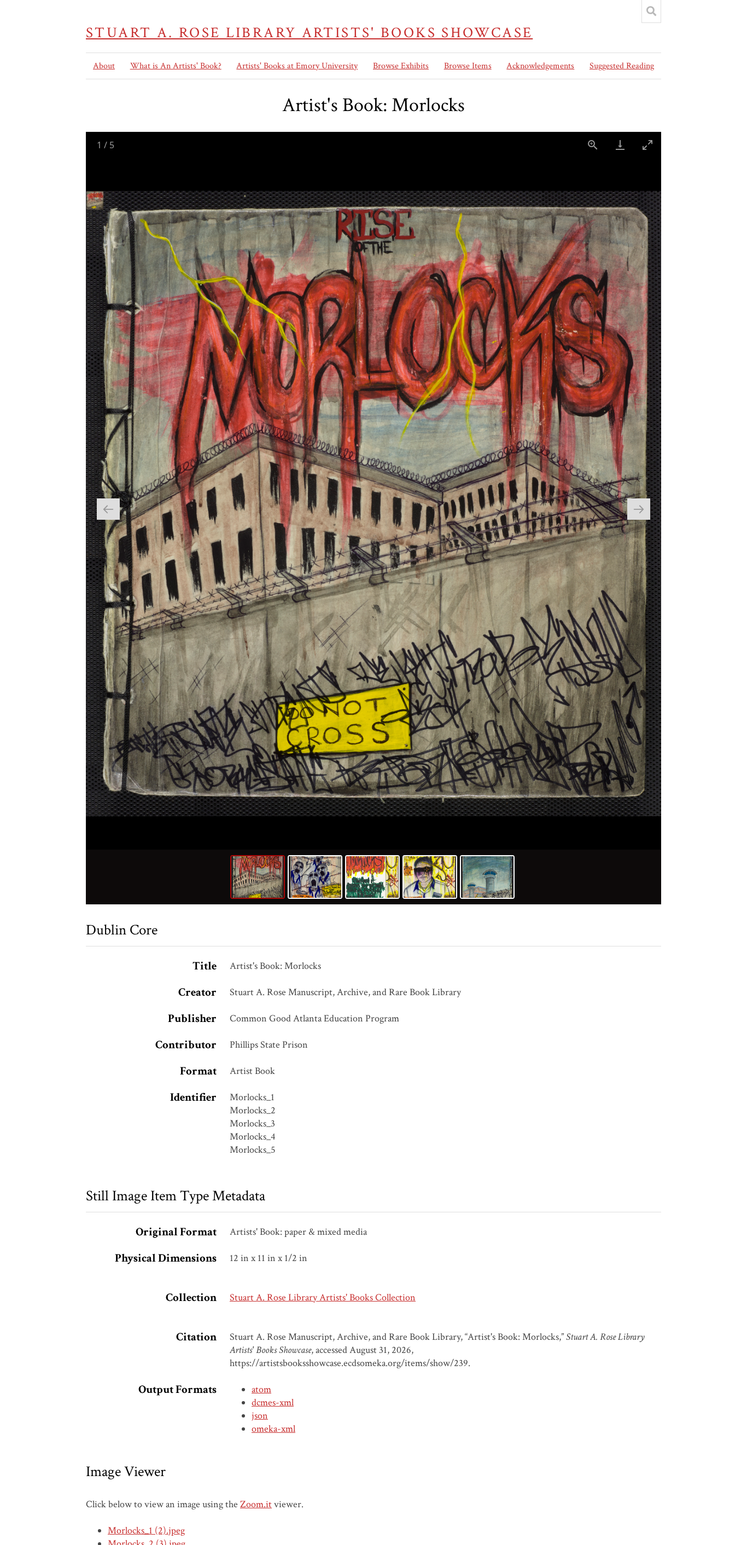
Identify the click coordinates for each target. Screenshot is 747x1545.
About (104, 66)
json (260, 1415)
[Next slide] (638, 509)
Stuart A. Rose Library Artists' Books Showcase (309, 32)
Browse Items (468, 66)
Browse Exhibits (401, 66)
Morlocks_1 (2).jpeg (146, 1530)
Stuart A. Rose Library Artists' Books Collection (323, 1297)
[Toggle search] (651, 11)
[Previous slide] (108, 509)
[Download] (620, 145)
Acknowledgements (540, 66)
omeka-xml (273, 1428)
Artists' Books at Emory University (297, 66)
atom (261, 1389)
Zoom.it (256, 1504)
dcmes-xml (273, 1402)
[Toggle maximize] (647, 145)
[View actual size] (592, 145)
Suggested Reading (622, 66)
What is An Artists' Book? (175, 66)
